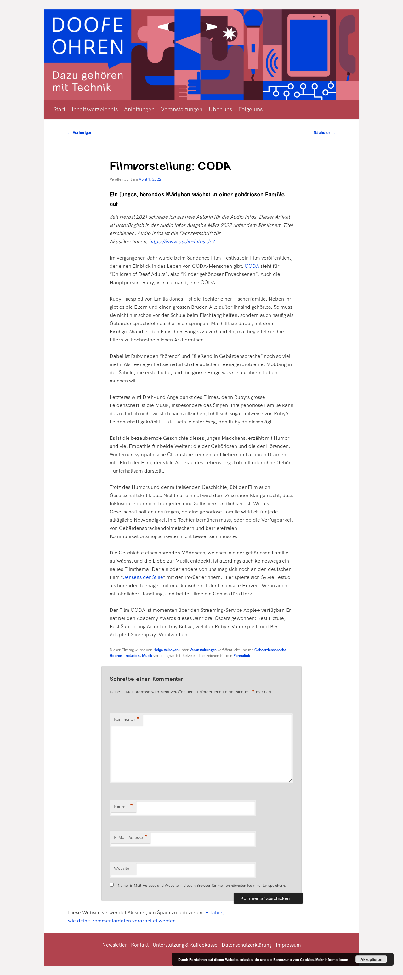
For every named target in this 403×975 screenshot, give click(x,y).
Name (123, 806)
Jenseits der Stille (143, 577)
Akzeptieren (371, 959)
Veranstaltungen (181, 109)
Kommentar (126, 719)
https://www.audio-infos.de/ (181, 241)
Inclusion (132, 655)
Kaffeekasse (204, 945)
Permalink (241, 655)
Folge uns (250, 109)
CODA (252, 266)
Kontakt (140, 945)
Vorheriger (80, 132)
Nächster (324, 132)
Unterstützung (168, 945)
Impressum (288, 945)
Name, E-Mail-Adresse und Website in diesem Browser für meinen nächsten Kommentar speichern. (202, 885)
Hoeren (116, 655)
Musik (147, 655)
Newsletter (114, 945)
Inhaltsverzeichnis (95, 109)
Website (121, 868)
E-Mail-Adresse (130, 837)
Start (59, 109)
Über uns (220, 109)
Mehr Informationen (331, 959)
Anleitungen (139, 109)
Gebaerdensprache (270, 649)
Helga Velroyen (166, 649)
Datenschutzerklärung (247, 945)
